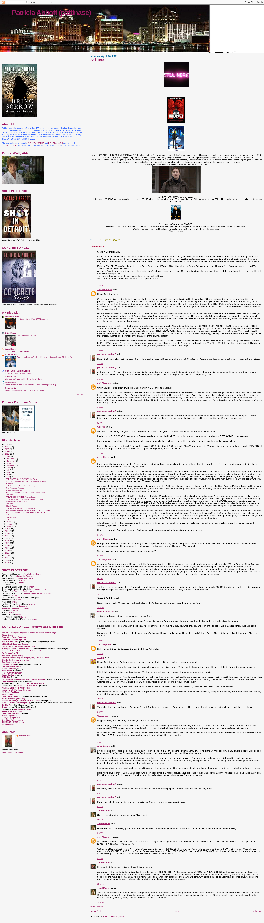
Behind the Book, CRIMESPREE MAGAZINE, (21, 701)
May (8, 474)
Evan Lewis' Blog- (9, 696)
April (8, 477)
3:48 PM (100, 742)
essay (14, 595)
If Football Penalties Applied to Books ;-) (19, 373)
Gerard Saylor (104, 716)
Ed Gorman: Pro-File (10, 653)
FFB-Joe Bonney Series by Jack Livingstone (22, 486)
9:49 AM (100, 555)
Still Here (9, 483)
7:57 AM (100, 364)
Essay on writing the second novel (37, 593)
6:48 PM (100, 807)
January (10, 526)
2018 (7, 533)
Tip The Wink (7, 705)
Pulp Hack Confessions (12, 711)
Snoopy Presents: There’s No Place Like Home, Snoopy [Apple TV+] (30, 385)
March (9, 522)
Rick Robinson (105, 611)
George (101, 427)
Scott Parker (7, 681)
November (11, 461)
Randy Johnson (9, 669)
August (9, 468)
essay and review (39, 589)
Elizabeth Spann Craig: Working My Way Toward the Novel (25, 658)
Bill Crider (6, 677)
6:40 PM (100, 780)
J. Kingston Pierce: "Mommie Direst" (16, 649)
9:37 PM (100, 833)
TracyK (101, 657)
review (13, 585)
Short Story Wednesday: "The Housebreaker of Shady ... (27, 481)
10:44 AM (100, 594)
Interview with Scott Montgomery (16, 703)
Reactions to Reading (22, 709)
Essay (23, 580)
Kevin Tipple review (10, 716)
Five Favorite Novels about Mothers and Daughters (24, 679)
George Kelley (11, 382)
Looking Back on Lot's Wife (27, 335)
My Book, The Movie (10, 692)
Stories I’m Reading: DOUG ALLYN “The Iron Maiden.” (25, 390)
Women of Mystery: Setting (12, 655)
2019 (7, 531)
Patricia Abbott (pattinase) (51, 13)
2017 (7, 536)
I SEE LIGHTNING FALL (12, 714)
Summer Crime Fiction (24, 578)
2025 (7, 447)
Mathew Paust (8, 724)
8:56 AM (100, 859)
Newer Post (95, 911)
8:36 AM (100, 407)
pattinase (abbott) (106, 354)
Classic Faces (11, 506)
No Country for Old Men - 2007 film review (32, 319)
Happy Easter (11, 517)
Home (176, 911)
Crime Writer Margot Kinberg (17, 371)
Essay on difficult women (23, 591)
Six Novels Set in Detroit (31, 574)
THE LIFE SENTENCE (35, 684)
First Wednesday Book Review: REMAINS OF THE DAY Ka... (29, 510)
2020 (7, 529)
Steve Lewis (10, 388)
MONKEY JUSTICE (36, 143)
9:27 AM (100, 453)
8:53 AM (100, 423)
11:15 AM (100, 608)
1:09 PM (100, 640)
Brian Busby (10, 333)
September (11, 465)
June (9, 472)
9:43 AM (100, 535)
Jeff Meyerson (104, 289)
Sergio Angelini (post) (11, 666)
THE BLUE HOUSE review (13, 722)
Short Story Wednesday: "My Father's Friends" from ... (26, 492)
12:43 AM (100, 902)
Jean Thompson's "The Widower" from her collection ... (26, 499)
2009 (7, 555)
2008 (7, 558)
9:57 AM (100, 579)
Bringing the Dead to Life (25, 576)
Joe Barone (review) (11, 662)
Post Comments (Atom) (113, 916)
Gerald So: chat (14, 639)
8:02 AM (100, 379)
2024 (7, 449)
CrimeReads (10, 377)
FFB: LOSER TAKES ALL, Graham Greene (22, 508)
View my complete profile (12, 752)
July (8, 470)
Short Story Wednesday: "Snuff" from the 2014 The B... (26, 513)
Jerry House (103, 457)
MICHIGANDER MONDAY (27, 686)
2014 (7, 543)
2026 (7, 444)
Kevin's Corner (11, 355)
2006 (7, 563)
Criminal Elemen (9, 664)
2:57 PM (100, 712)
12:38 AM (100, 286)
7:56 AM (100, 350)
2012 (7, 548)
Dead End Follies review (12, 720)
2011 (7, 550)
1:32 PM (100, 654)
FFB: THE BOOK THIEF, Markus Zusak (21, 497)
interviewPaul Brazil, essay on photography (16, 607)
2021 (7, 456)
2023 (7, 451)
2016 (7, 538)
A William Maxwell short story (17, 490)
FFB (7, 519)
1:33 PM (100, 699)
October (10, 463)
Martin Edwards (12, 317)
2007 (7, 560)
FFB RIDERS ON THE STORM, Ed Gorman (22, 479)
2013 (7, 546)
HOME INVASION (55, 143)
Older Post (257, 911)
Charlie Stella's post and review (15, 660)
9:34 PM (100, 820)
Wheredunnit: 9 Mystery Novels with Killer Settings (23, 379)
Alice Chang (103, 746)
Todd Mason (103, 810)
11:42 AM (100, 884)
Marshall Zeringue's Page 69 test (16, 688)
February (10, 524)
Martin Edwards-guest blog (13, 699)
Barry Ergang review (11, 718)
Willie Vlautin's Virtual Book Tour (17, 501)
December (11, 459)
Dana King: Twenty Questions (14, 637)
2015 (7, 541)
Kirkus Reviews (8, 635)
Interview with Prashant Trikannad (16, 690)
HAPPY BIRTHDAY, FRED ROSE (17, 351)
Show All (80, 395)
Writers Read (7, 694)
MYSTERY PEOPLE (10, 642)
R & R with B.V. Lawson (12, 673)
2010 (7, 553)
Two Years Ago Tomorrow (15, 488)
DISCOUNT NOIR (9, 145)
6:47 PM (100, 793)
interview (20, 583)
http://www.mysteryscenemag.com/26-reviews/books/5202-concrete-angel (29, 633)
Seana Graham (8, 675)
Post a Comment (96, 907)
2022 (7, 454)
